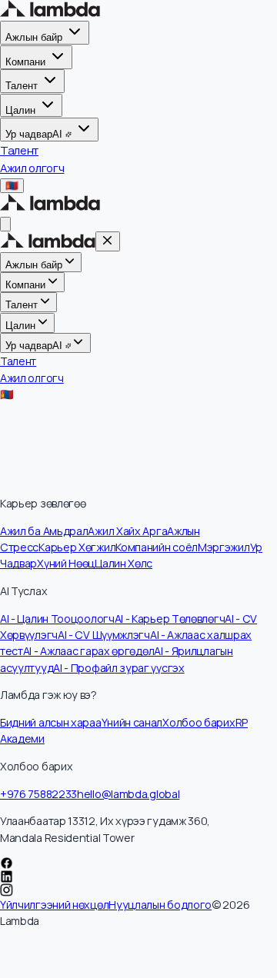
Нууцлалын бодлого (160, 904)
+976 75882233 (38, 794)
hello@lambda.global (128, 794)
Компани (25, 62)
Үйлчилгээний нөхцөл (54, 904)
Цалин (20, 109)
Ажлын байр (33, 37)
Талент (21, 85)
